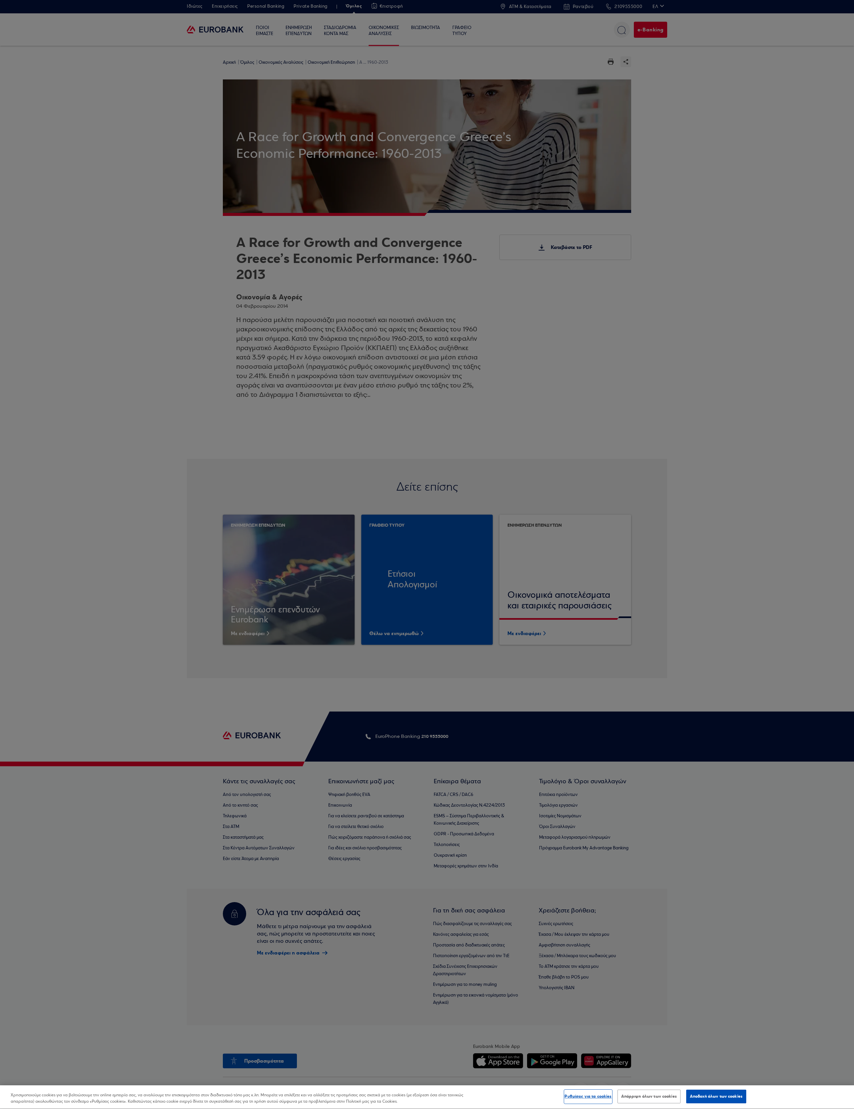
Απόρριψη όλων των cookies (649, 1096)
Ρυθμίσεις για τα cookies (587, 1096)
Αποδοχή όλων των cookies (716, 1096)
